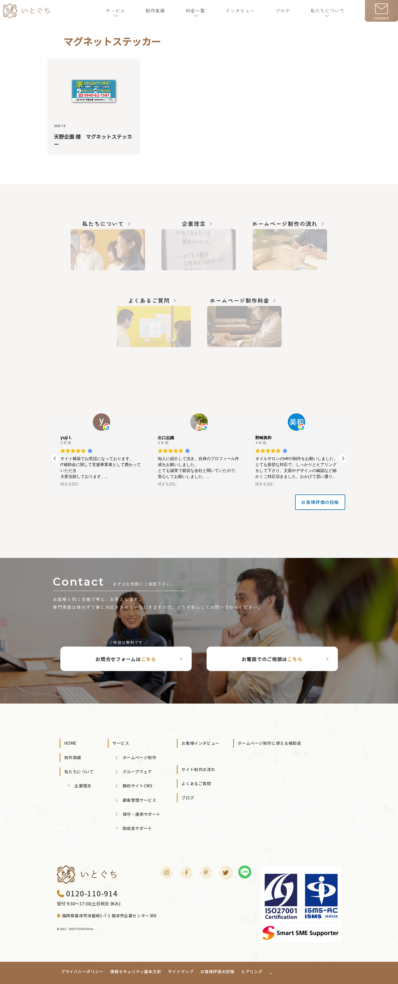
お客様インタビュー (200, 743)
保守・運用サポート (142, 814)
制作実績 (155, 10)
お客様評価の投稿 (320, 502)
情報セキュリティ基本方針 (135, 971)
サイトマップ (180, 971)
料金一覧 (195, 10)
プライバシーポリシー (82, 971)
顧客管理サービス (139, 800)
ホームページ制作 (139, 757)
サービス (115, 10)
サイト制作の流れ (198, 769)
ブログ (282, 10)
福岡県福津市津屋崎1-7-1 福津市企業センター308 (109, 915)
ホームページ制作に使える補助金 (269, 743)
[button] (343, 458)
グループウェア (137, 771)
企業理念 (82, 785)
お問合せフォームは (126, 659)
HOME (70, 743)
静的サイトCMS (138, 785)
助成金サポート (137, 828)
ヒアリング (252, 971)
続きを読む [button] (69, 484)
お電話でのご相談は (272, 659)
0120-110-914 (92, 893)
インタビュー (240, 10)
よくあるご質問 (196, 783)
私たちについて (327, 10)
